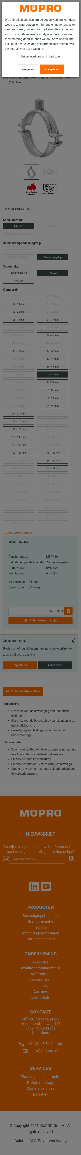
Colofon (54, 56)
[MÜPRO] (40, 8)
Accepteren (52, 69)
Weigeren (27, 69)
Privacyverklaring (32, 56)
